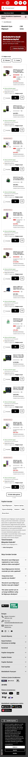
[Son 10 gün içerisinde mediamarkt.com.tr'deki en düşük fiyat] (24, 77)
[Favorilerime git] (20, 3)
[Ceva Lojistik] (4, 681)
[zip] (11, 698)
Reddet (15, 753)
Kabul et (15, 747)
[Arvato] (4, 685)
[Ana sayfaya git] (8, 3)
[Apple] (6, 706)
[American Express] (18, 693)
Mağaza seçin (7, 56)
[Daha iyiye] (14, 606)
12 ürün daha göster (14, 494)
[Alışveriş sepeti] (25, 3)
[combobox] (15, 8)
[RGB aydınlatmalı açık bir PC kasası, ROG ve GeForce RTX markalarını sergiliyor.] (8, 390)
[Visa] (4, 693)
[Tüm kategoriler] (3, 3)
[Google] (16, 706)
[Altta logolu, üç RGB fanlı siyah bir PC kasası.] (8, 215)
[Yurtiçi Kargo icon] (18, 680)
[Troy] (4, 697)
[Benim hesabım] (16, 3)
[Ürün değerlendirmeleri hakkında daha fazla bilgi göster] (21, 75)
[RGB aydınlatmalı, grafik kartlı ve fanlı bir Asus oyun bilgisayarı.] (8, 358)
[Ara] (3, 8)
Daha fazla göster (8, 547)
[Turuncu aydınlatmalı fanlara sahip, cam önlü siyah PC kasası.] (8, 73)
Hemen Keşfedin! (18, 48)
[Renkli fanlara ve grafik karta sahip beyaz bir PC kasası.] (8, 144)
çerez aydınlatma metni (10, 743)
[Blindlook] (5, 606)
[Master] (11, 693)
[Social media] (3, 631)
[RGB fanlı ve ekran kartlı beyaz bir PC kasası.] (8, 425)
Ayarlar (15, 750)
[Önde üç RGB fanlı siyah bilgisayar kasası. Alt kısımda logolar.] (8, 463)
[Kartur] (11, 680)
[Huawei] (6, 710)
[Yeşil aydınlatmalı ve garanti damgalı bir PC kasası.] (8, 180)
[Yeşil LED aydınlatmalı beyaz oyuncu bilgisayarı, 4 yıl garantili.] (8, 322)
